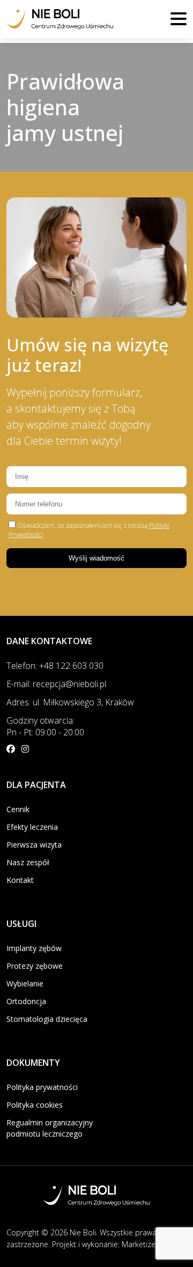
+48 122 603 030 (71, 666)
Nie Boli (83, 1232)
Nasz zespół (27, 862)
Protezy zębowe (34, 966)
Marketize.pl (143, 1244)
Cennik (17, 809)
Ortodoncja (26, 1001)
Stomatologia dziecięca (46, 1019)
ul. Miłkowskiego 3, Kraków (83, 702)
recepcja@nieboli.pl (69, 684)
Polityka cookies (34, 1105)
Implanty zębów (34, 948)
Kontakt (20, 880)
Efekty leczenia (32, 827)
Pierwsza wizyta (34, 844)
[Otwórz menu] (178, 18)
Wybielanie (24, 983)
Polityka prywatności (42, 1087)
